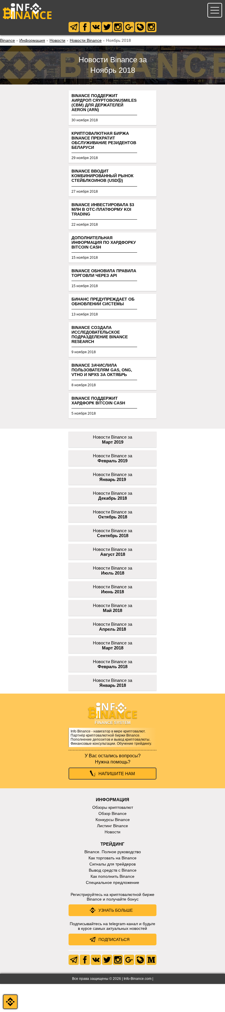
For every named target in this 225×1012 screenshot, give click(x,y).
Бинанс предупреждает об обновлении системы (102, 301)
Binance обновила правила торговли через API (103, 273)
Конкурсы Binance (113, 819)
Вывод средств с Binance (113, 870)
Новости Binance (86, 40)
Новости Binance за (112, 439)
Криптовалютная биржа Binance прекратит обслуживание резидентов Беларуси (103, 140)
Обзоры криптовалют (112, 807)
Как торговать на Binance (112, 858)
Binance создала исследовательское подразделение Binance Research (99, 334)
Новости (57, 40)
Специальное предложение (112, 882)
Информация (32, 40)
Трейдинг (112, 844)
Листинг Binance (112, 825)
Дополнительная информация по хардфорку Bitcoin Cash (103, 242)
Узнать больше (115, 910)
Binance (7, 40)
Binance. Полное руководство (112, 851)
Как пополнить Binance (112, 876)
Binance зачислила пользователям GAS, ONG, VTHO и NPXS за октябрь (101, 370)
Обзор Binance (112, 813)
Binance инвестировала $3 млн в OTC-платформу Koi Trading (102, 209)
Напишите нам (116, 773)
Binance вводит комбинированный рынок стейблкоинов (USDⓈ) (102, 176)
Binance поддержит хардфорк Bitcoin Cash (98, 400)
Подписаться (113, 939)
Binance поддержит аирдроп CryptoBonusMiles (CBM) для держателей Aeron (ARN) (104, 102)
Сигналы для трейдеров (112, 864)
